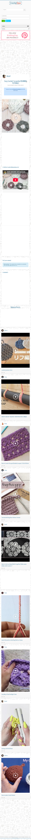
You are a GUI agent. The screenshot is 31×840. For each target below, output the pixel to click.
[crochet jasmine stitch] (15, 350)
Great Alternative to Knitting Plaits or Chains (12, 640)
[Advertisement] (15, 58)
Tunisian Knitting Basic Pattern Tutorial (11, 517)
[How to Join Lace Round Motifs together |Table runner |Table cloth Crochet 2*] (15, 544)
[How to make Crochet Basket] (15, 775)
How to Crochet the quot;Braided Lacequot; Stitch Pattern (15, 463)
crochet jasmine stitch (7, 370)
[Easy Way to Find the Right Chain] (15, 670)
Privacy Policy (15, 838)
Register (8, 20)
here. (16, 265)
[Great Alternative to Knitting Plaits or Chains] (15, 616)
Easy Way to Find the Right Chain (9, 694)
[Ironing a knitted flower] (15, 725)
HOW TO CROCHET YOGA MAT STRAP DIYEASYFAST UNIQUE (14, 416)
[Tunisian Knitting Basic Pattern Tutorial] (15, 494)
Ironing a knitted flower (7, 748)
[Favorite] (4, 372)
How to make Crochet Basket (8, 795)
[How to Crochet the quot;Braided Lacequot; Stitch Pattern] (15, 443)
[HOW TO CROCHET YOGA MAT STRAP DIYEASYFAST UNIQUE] (15, 397)
